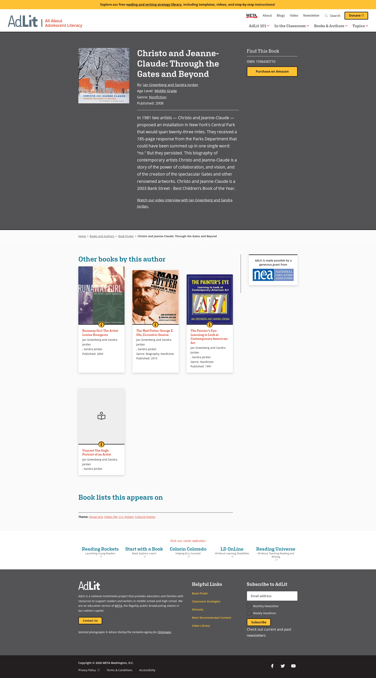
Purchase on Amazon (272, 71)
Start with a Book (143, 552)
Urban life (110, 517)
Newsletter (311, 15)
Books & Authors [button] (329, 25)
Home (82, 236)
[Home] (45, 23)
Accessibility (147, 670)
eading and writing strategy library (154, 4)
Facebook (272, 666)
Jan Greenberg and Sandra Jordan (170, 84)
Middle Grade (166, 90)
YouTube (293, 666)
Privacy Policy (89, 670)
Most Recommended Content (211, 617)
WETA (252, 15)
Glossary (197, 609)
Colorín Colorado (187, 552)
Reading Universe (275, 554)
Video (294, 15)
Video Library (201, 626)
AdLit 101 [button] (257, 25)
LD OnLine (230, 552)
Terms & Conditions (119, 670)
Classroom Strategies (206, 601)
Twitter (282, 666)
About (267, 15)
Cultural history (145, 517)
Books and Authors (102, 236)
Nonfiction (157, 97)
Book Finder (126, 236)
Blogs (281, 15)
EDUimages (164, 632)
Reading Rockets (99, 552)
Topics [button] (358, 25)
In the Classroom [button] (290, 25)
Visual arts (96, 517)
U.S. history (126, 517)
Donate (358, 15)
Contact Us (90, 620)
